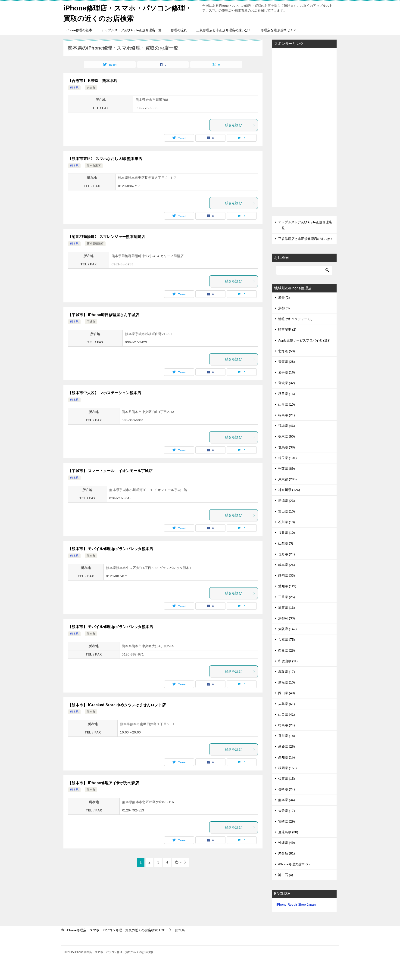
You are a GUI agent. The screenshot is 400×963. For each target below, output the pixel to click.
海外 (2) (284, 297)
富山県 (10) (286, 511)
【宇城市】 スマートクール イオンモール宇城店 (110, 471)
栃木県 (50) (286, 436)
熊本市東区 (94, 165)
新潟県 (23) (286, 501)
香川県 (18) (286, 736)
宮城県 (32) (286, 383)
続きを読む (233, 125)
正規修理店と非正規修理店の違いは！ (223, 30)
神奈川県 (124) (289, 490)
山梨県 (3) (285, 543)
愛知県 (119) (287, 586)
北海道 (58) (286, 351)
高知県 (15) (286, 757)
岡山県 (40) (286, 693)
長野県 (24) (286, 554)
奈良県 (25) (286, 650)
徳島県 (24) (286, 725)
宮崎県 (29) (286, 821)
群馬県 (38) (286, 447)
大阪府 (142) (287, 629)
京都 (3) (284, 308)
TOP (115, 930)
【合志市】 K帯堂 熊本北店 (93, 81)
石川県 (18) (286, 522)
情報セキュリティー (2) (295, 319)
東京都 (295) (287, 479)
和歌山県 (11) (288, 661)
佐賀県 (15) (286, 778)
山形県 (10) (286, 404)
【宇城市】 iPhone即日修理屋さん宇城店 (103, 315)
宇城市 (91, 321)
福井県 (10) (286, 532)
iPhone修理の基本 (79, 30)
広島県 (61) (286, 704)
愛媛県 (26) (286, 746)
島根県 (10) (286, 682)
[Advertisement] (304, 128)
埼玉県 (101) (287, 458)
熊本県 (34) (286, 800)
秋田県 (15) (286, 394)
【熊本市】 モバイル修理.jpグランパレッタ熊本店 (110, 549)
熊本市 (91, 555)
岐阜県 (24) (286, 565)
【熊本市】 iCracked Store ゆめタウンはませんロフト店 (117, 705)
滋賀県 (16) (286, 607)
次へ (178, 862)
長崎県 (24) (286, 789)
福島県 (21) (286, 415)
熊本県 (74, 87)
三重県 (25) (286, 597)
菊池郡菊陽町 (95, 243)
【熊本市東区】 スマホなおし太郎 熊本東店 (105, 159)
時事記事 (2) (287, 329)
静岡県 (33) (286, 575)
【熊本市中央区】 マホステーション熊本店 (104, 393)
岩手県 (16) (286, 372)
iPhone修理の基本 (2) (294, 864)
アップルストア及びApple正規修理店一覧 (131, 30)
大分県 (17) (286, 811)
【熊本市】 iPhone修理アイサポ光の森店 (103, 783)
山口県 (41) (286, 714)
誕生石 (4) (285, 875)
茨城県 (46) (286, 426)
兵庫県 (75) (286, 639)
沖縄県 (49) (286, 843)
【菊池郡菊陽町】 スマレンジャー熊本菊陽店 (106, 237)
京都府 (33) (286, 618)
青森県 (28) (286, 361)
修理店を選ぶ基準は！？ (278, 30)
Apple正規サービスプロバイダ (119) (304, 340)
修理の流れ (179, 30)
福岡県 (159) (287, 768)
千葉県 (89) (286, 468)
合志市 (91, 87)
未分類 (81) (286, 853)
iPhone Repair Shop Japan (296, 904)
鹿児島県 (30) (288, 832)
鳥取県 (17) (286, 672)
